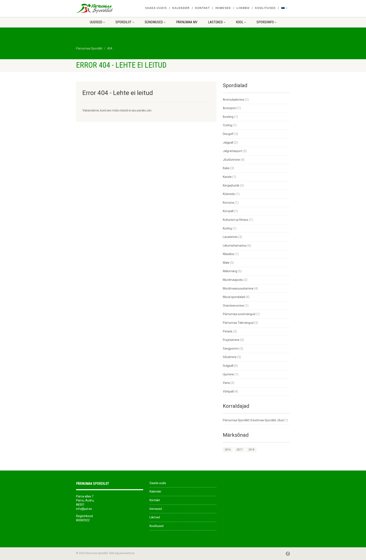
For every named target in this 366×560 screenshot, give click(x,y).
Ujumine (228, 374)
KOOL (239, 22)
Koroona (228, 202)
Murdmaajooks (233, 279)
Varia (226, 382)
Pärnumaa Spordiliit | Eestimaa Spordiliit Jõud (253, 420)
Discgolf (228, 134)
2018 (251, 449)
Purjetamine (231, 340)
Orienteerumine (233, 305)
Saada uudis (156, 8)
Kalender (181, 8)
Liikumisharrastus (235, 245)
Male (226, 262)
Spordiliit (123, 22)
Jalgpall (228, 142)
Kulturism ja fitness (235, 219)
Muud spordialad (234, 297)
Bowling (228, 116)
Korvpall (228, 211)
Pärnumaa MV (186, 22)
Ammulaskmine (233, 99)
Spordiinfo (265, 22)
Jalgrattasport (232, 151)
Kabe (226, 168)
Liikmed (243, 8)
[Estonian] (284, 8)
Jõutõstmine (231, 159)
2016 (228, 449)
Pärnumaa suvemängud (239, 314)
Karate (227, 176)
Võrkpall (228, 391)
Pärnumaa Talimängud (238, 322)
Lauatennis (230, 237)
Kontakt (202, 8)
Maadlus (228, 254)
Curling (227, 125)
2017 (240, 449)
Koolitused (265, 8)
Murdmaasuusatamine (238, 288)
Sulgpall (228, 365)
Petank (227, 331)
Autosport (229, 108)
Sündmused (154, 22)
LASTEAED (215, 22)
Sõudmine (230, 357)
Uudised (96, 22)
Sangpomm (231, 348)
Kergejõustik (231, 185)
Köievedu (229, 194)
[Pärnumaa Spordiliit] (109, 8)
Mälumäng (230, 271)
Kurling (227, 228)
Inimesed (223, 8)
